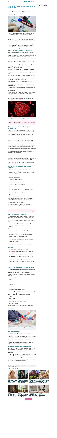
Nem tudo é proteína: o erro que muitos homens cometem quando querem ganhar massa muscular (23, 381)
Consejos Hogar (31, 393)
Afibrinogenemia (12, 251)
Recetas (40, 379)
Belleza (9, 379)
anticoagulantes (22, 135)
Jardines (30, 379)
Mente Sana (9, 393)
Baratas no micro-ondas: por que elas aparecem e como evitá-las (34, 395)
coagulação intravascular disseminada (19, 192)
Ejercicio (40, 393)
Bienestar (19, 379)
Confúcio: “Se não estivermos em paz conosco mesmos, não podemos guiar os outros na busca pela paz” (12, 395)
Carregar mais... (28, 399)
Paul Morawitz (10, 56)
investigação (10, 93)
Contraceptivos (11, 277)
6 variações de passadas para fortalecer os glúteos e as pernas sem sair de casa (44, 395)
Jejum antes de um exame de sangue (27, 211)
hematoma (14, 162)
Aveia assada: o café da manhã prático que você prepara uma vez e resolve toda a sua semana (44, 381)
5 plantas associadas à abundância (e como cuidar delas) (23, 395)
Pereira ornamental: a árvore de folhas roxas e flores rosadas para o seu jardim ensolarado (34, 381)
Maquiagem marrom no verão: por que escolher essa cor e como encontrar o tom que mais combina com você (13, 381)
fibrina (9, 70)
